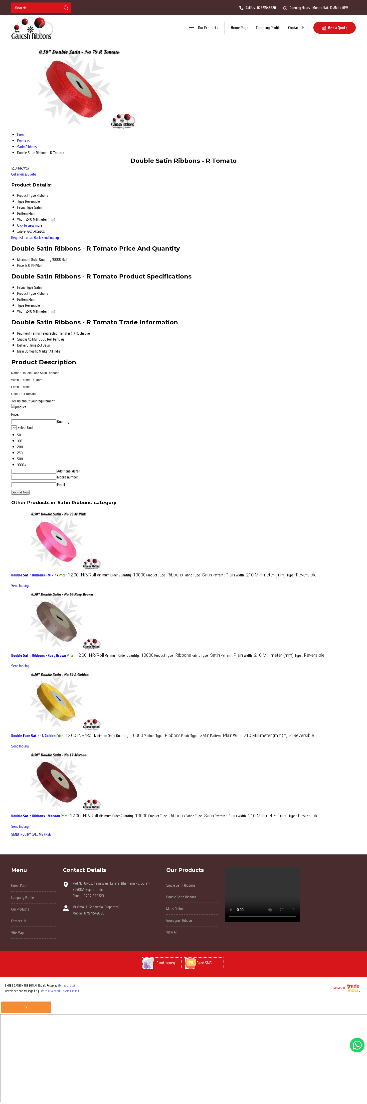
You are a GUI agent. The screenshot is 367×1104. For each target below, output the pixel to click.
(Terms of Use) (66, 985)
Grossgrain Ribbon (179, 920)
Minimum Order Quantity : (121, 575)
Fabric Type (25, 287)
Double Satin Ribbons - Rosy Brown (38, 655)
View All (171, 932)
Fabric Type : (198, 575)
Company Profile (268, 27)
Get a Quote (337, 27)
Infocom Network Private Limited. (60, 991)
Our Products (208, 27)
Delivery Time (26, 345)
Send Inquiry (50, 237)
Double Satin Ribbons (181, 897)
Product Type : (164, 575)
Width (21, 311)
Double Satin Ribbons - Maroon (35, 816)
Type (20, 305)
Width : (261, 575)
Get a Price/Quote (23, 174)
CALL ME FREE (41, 834)
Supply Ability (27, 339)
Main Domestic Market (33, 351)
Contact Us (296, 27)
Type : (301, 575)
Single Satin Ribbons (180, 885)
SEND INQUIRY (21, 834)
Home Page (239, 27)
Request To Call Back (26, 237)
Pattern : (224, 575)
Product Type (26, 293)
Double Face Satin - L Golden (33, 736)
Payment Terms (28, 333)
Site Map (17, 932)
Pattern (22, 299)
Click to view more (29, 225)
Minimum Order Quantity (34, 259)
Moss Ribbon (175, 909)
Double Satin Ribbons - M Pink (34, 575)
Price (20, 265)
